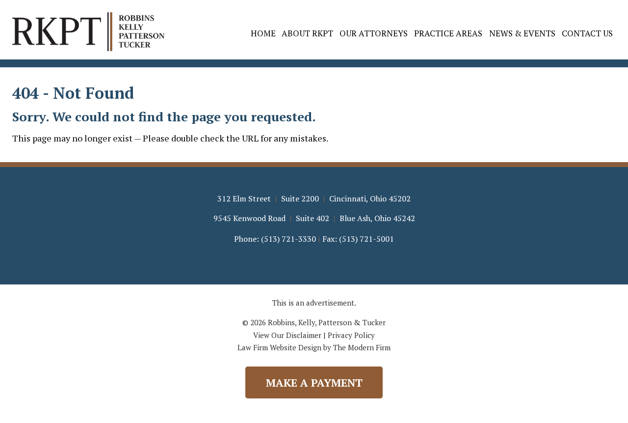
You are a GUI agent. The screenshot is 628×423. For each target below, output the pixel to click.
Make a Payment (314, 382)
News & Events (522, 33)
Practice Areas (448, 33)
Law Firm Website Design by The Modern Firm (314, 347)
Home (263, 33)
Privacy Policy (351, 335)
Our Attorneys (374, 33)
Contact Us (587, 33)
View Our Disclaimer (287, 335)
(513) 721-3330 (288, 238)
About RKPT (307, 33)
